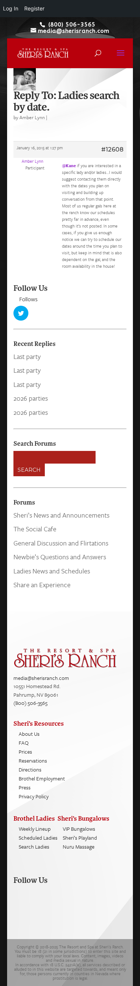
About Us (29, 734)
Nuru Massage (78, 846)
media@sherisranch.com (41, 678)
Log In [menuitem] (10, 8)
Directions (30, 769)
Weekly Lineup (35, 829)
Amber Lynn (32, 117)
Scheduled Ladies (38, 838)
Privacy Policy (34, 796)
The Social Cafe (34, 529)
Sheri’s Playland (80, 838)
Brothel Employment (42, 778)
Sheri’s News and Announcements (61, 515)
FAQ (24, 743)
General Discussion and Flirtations (60, 543)
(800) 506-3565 (30, 703)
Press (25, 787)
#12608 (112, 149)
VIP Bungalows (79, 829)
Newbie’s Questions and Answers (59, 557)
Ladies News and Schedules (51, 571)
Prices (25, 752)
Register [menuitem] (34, 8)
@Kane (69, 165)
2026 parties (30, 398)
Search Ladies (34, 846)
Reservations (33, 760)
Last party (27, 356)
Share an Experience (42, 584)
